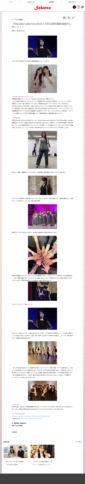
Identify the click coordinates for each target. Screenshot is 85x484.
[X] (74, 7)
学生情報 (14, 432)
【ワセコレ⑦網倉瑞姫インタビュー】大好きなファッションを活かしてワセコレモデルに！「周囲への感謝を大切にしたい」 (42, 463)
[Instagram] (78, 7)
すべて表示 (79, 441)
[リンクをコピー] (73, 18)
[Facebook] (64, 18)
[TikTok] (82, 7)
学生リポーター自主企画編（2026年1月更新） (14, 463)
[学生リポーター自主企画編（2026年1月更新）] (16, 451)
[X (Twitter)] (69, 18)
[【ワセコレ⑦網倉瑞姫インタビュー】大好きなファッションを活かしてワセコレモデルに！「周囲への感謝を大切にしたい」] (43, 451)
